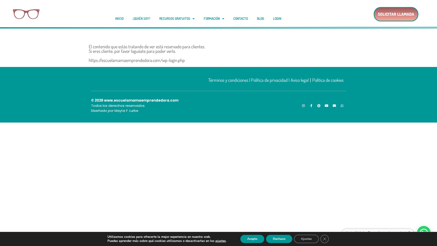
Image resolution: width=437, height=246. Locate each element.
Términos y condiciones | (229, 80)
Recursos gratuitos (174, 18)
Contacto (240, 18)
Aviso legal (300, 80)
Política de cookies (328, 80)
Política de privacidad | (270, 80)
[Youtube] (326, 105)
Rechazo (279, 239)
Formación (212, 18)
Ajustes (306, 239)
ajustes (220, 241)
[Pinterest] (318, 105)
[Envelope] (334, 105)
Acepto (252, 239)
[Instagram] (303, 105)
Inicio (119, 18)
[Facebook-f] (311, 105)
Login (277, 18)
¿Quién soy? (141, 18)
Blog (260, 18)
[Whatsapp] (342, 105)
